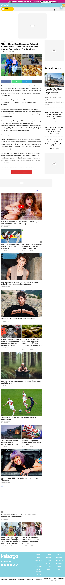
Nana (51, 121)
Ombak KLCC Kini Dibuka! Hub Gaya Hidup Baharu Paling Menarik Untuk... (53, 91)
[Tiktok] (11, 565)
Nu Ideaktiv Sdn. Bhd (56, 578)
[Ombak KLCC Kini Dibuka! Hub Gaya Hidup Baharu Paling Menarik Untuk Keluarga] (54, 80)
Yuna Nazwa (48, 94)
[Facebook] (55, 8)
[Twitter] (59, 8)
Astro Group (55, 580)
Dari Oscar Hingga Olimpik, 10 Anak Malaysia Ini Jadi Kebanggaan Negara (54, 129)
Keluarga (3, 41)
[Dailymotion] (55, 10)
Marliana (5, 51)
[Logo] (5, 5)
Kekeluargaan (11, 41)
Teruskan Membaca (22, 172)
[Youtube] (14, 565)
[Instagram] (57, 8)
